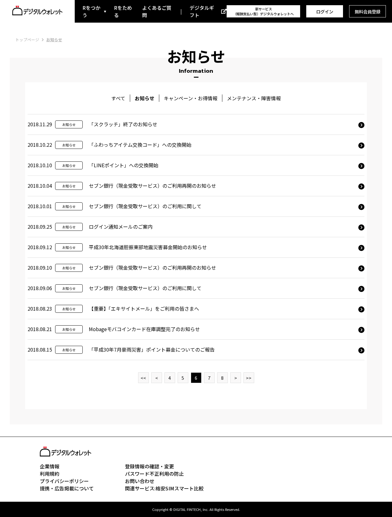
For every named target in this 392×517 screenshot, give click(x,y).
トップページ (27, 39)
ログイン (324, 11)
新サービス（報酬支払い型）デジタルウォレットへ (263, 11)
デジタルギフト (202, 11)
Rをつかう (91, 11)
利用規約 (49, 473)
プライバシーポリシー (64, 481)
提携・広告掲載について (67, 488)
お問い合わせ (139, 481)
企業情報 (49, 466)
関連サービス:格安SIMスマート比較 (164, 488)
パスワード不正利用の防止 (154, 473)
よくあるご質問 (157, 11)
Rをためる (123, 11)
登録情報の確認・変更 (149, 466)
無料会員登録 (367, 11)
